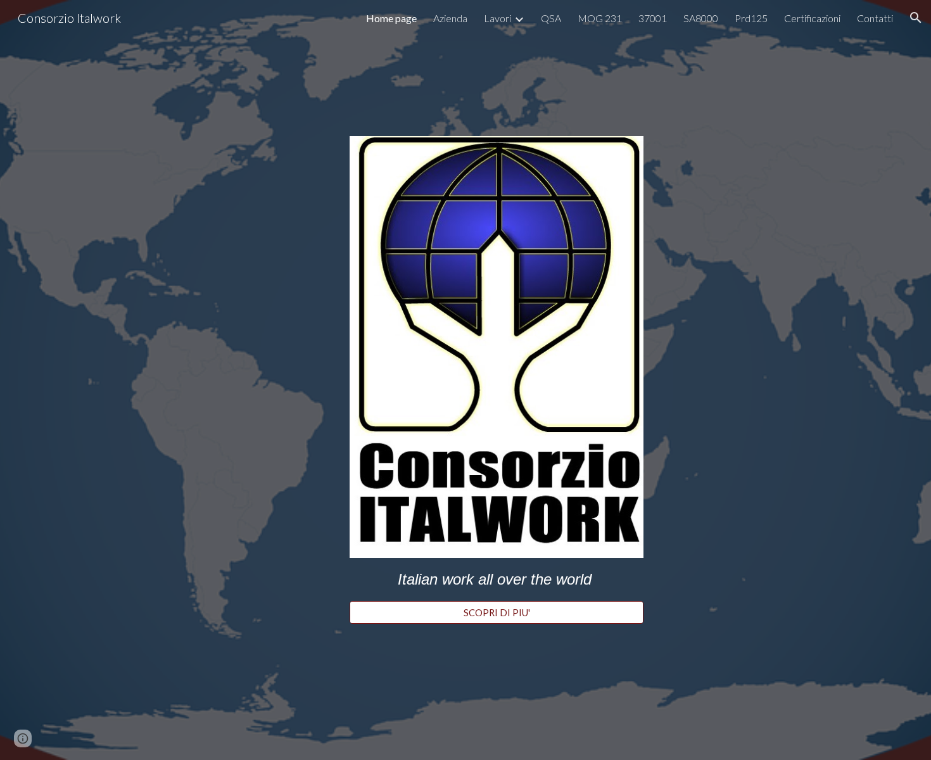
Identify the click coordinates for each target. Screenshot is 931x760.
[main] (496, 579)
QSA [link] (551, 18)
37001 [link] (652, 18)
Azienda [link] (450, 18)
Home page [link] (391, 18)
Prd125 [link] (751, 18)
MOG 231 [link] (600, 18)
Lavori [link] (497, 18)
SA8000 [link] (700, 18)
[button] (916, 18)
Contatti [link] (875, 18)
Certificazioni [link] (812, 18)
